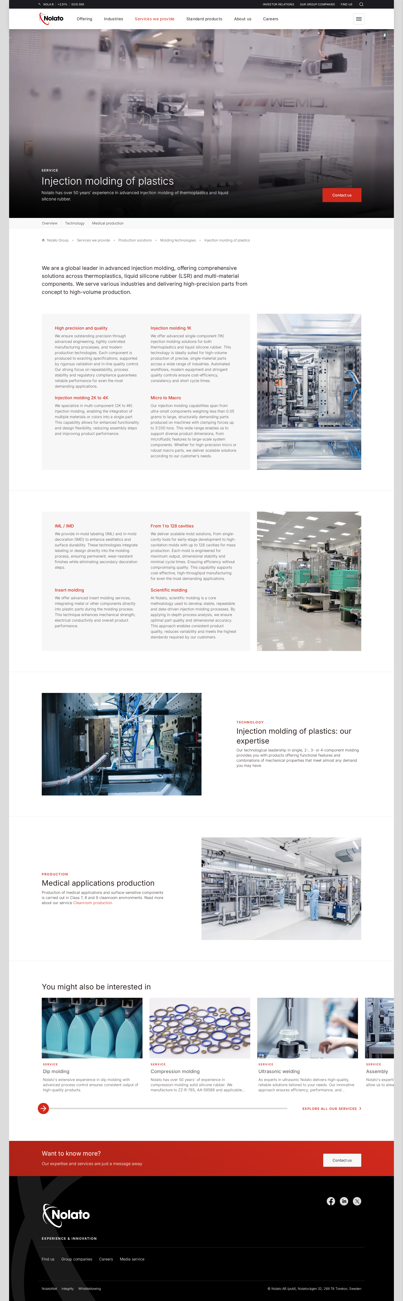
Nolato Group (58, 240)
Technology (74, 223)
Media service (132, 1259)
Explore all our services (329, 1109)
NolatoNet (49, 1289)
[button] (359, 18)
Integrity (68, 1289)
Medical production (108, 223)
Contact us (342, 195)
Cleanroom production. (93, 902)
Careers (106, 1259)
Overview (49, 223)
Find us (48, 1259)
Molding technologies (178, 240)
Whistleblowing (89, 1289)
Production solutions (135, 240)
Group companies (76, 1259)
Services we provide (93, 240)
